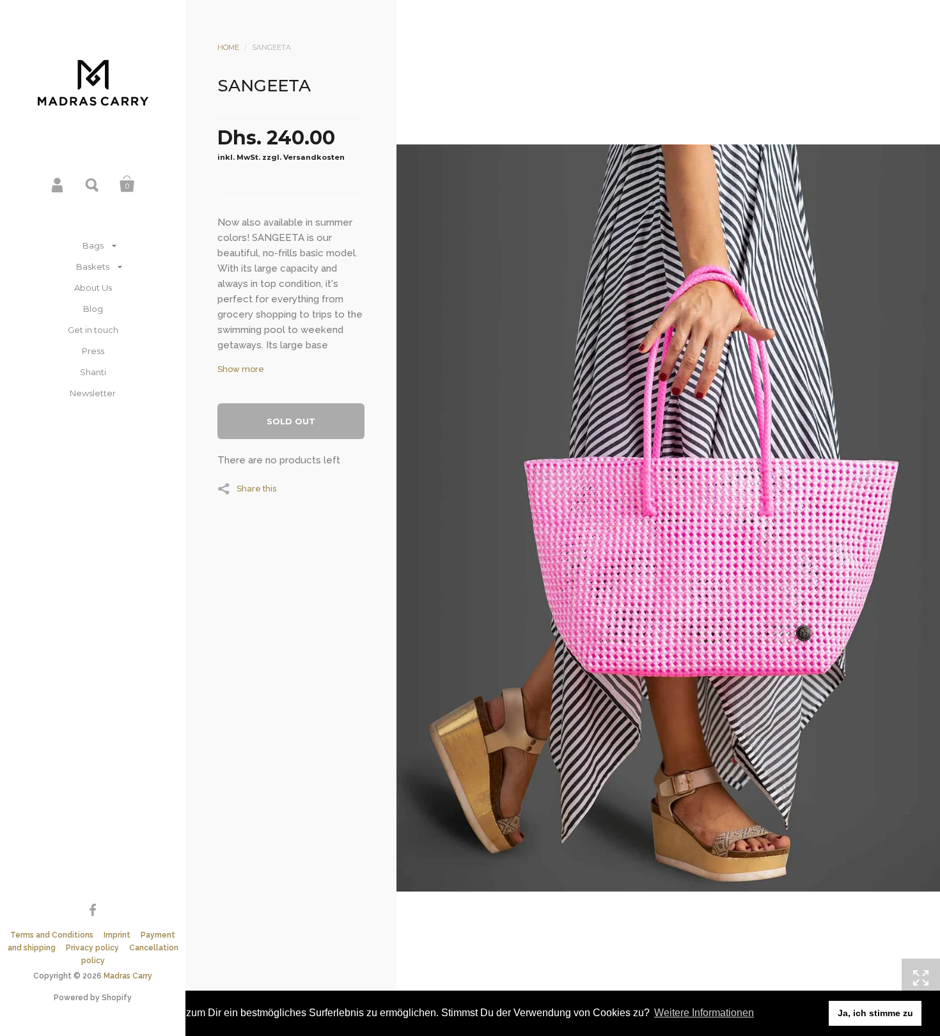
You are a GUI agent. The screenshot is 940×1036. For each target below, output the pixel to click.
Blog (93, 309)
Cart (127, 184)
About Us (93, 287)
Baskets (92, 266)
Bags (93, 245)
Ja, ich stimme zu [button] (875, 1013)
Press (93, 351)
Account (58, 184)
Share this (256, 488)
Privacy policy (92, 947)
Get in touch (93, 330)
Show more (240, 369)
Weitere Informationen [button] (704, 1012)
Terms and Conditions (51, 935)
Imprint (117, 935)
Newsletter (93, 393)
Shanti (93, 372)
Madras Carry (128, 975)
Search (92, 184)
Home (228, 47)
